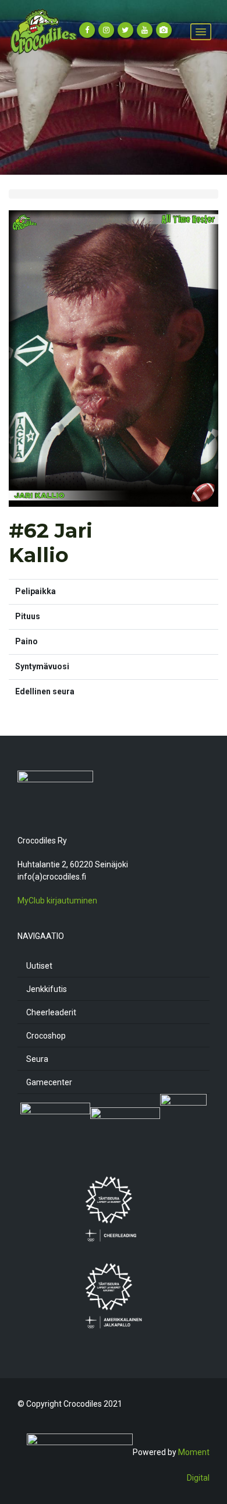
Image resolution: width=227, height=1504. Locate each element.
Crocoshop (46, 1035)
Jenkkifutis (46, 989)
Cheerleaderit (51, 1012)
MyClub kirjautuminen (57, 900)
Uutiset (39, 965)
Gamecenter (49, 1082)
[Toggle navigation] (200, 32)
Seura (37, 1059)
